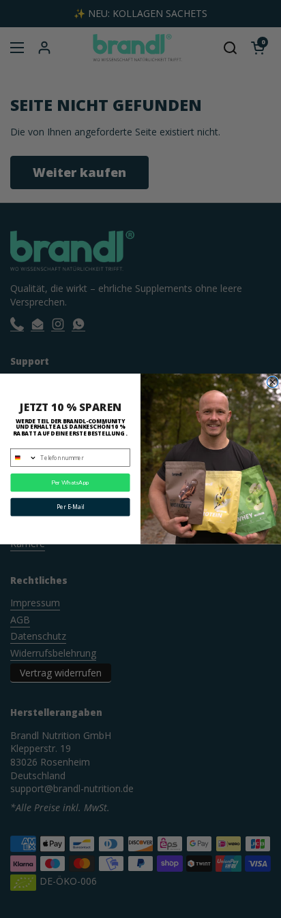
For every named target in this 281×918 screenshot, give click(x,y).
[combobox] (24, 458)
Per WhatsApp (70, 483)
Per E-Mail (70, 507)
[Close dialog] (272, 381)
